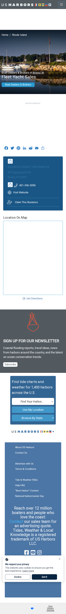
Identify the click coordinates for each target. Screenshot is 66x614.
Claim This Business (26, 202)
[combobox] (33, 401)
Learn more (28, 571)
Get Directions (35, 298)
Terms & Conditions (25, 469)
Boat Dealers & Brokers (18, 84)
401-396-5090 (27, 185)
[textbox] (33, 401)
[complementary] (43, 149)
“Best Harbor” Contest (27, 490)
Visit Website (20, 192)
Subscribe (10, 364)
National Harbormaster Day (29, 496)
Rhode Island (19, 34)
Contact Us (21, 452)
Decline (17, 577)
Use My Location (33, 409)
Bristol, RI (38, 72)
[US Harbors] (26, 4)
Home (5, 34)
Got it (44, 577)
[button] (33, 608)
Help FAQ (20, 485)
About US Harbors (24, 447)
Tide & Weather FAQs (26, 479)
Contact (16, 521)
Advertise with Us (24, 463)
